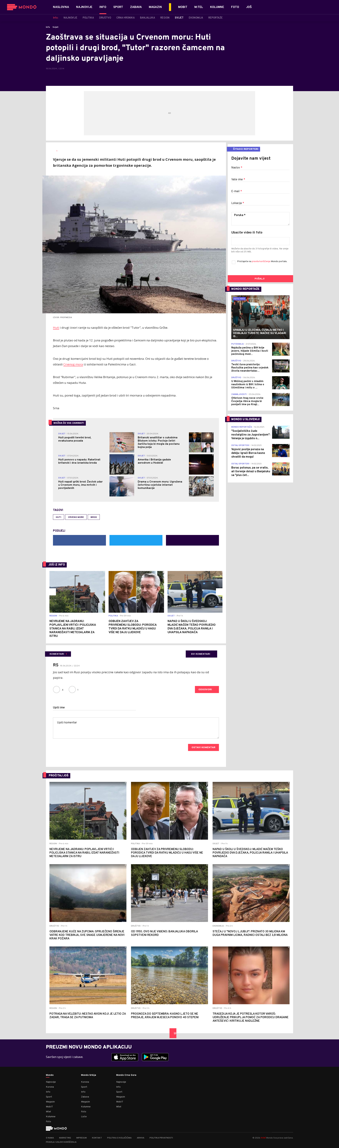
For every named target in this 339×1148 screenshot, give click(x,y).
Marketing (65, 1138)
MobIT (49, 1106)
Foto (48, 1121)
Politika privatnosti (161, 1138)
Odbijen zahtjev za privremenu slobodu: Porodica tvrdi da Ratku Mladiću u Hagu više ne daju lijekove (133, 627)
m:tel (263, 1137)
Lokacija (237, 203)
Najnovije (51, 1082)
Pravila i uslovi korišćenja (61, 1142)
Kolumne (50, 1116)
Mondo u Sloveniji (245, 419)
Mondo (49, 1075)
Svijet (55, 27)
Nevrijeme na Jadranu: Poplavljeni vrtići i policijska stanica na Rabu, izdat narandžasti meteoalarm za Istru (72, 629)
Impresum (81, 1138)
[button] (52, 591)
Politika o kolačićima (119, 1138)
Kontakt (97, 1138)
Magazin (50, 1101)
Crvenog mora (73, 364)
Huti (56, 328)
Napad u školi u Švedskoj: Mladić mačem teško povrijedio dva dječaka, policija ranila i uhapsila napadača (192, 627)
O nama (50, 1138)
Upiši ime (59, 707)
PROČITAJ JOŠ (59, 775)
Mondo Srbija (88, 1075)
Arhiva (140, 1138)
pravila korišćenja (261, 261)
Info (48, 27)
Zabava (85, 1096)
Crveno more (76, 517)
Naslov (236, 167)
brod (94, 517)
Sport (49, 1096)
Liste (84, 1116)
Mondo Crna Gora (126, 1075)
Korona (50, 1086)
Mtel (48, 1111)
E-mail (236, 191)
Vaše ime (238, 179)
